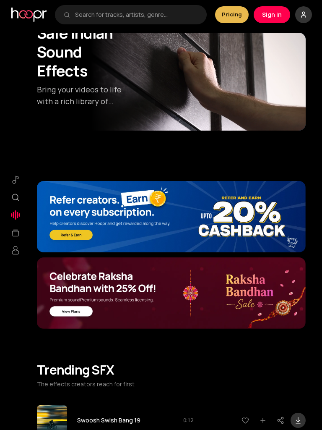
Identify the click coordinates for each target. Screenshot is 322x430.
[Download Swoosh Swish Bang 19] (298, 420)
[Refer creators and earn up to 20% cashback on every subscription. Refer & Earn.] (171, 216)
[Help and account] (303, 14)
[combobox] (136, 14)
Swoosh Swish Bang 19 (108, 420)
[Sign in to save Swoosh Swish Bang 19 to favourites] (245, 420)
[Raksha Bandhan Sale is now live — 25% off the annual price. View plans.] (171, 293)
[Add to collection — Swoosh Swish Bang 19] (262, 420)
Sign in (272, 14)
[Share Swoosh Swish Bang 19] (280, 420)
